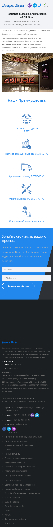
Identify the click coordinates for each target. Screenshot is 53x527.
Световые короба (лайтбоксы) (20, 484)
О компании (11, 432)
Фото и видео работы (15, 519)
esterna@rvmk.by (18, 424)
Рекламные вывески (15, 462)
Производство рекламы (16, 441)
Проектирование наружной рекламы (23, 436)
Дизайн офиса (12, 501)
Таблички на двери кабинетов (20, 466)
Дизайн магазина (13, 497)
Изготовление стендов (16, 470)
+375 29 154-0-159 (21, 415)
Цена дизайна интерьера (17, 489)
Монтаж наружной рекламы (19, 445)
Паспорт (9, 449)
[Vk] (9, 429)
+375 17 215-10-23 (21, 420)
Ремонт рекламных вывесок (19, 458)
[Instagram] (14, 429)
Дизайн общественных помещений (22, 493)
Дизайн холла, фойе (15, 506)
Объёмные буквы (13, 480)
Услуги (8, 514)
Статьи (8, 510)
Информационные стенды (18, 475)
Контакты (9, 523)
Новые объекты (12, 453)
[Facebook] (4, 429)
